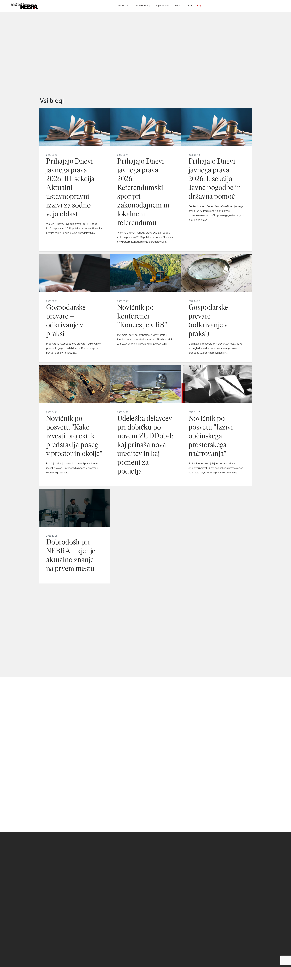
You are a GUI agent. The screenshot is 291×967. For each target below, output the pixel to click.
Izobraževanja (123, 6)
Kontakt (178, 6)
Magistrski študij (162, 6)
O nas (189, 6)
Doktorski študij (142, 6)
